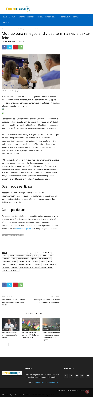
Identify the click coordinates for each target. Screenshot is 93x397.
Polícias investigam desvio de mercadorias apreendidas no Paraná (13, 302)
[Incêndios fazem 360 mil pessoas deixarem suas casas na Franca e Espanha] (51, 324)
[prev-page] (3, 344)
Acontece (30, 17)
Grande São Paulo (9, 17)
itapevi (14, 261)
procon (45, 264)
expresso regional (44, 258)
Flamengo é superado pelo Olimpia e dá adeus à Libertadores (46, 301)
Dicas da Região (51, 17)
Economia (6, 258)
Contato (82, 390)
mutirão (35, 261)
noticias (49, 261)
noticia (43, 261)
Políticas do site (72, 390)
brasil (12, 256)
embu (14, 258)
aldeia (38, 253)
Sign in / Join (44, 2)
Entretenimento (65, 17)
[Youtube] (89, 1)
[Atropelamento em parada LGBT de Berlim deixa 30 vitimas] (31, 324)
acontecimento (21, 253)
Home (4, 29)
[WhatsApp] (20, 47)
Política (39, 17)
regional (53, 264)
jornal (28, 261)
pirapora (21, 264)
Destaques (11, 29)
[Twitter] (77, 1)
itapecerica (6, 261)
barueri (5, 256)
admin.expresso (9, 41)
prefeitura (37, 264)
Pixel (52, 395)
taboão (43, 267)
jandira (21, 261)
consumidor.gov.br (23, 228)
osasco (5, 264)
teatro (50, 267)
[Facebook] (73, 1)
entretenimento (23, 258)
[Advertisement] (63, 8)
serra (37, 267)
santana (14, 267)
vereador (6, 270)
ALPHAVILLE (46, 253)
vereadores (14, 270)
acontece (11, 253)
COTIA (35, 256)
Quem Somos (60, 390)
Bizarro (76, 17)
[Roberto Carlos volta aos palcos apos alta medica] (10, 324)
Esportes (22, 17)
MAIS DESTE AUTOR (34, 313)
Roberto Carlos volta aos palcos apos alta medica (9, 335)
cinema (28, 256)
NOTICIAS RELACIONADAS (13, 313)
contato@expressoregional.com (45, 382)
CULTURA (43, 256)
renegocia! (6, 267)
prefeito (28, 264)
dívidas (51, 256)
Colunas (6, 23)
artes (54, 253)
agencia (31, 253)
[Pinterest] (15, 47)
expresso (34, 258)
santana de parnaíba (26, 267)
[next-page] (7, 344)
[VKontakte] (85, 1)
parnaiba (12, 264)
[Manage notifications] (87, 392)
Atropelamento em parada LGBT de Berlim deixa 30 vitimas (30, 335)
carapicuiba (20, 256)
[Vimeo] (81, 1)
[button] (88, 17)
